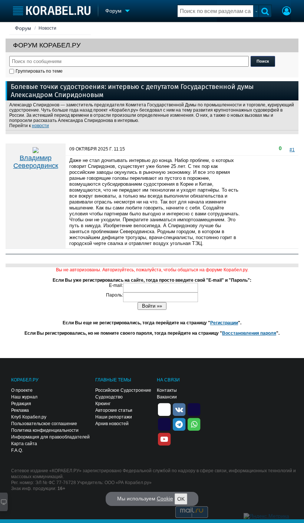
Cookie (165, 499)
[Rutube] (193, 409)
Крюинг (102, 403)
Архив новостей (112, 423)
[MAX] (164, 424)
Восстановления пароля (249, 333)
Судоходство (109, 397)
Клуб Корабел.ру (28, 417)
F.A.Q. (17, 450)
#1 (292, 149)
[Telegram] (179, 424)
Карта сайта (24, 443)
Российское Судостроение (123, 390)
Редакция (21, 403)
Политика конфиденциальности (45, 430)
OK (181, 499)
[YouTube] (164, 438)
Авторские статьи (113, 410)
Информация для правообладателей (50, 437)
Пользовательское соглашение (44, 423)
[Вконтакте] (179, 409)
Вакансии (167, 397)
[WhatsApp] (193, 424)
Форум (23, 28)
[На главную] (51, 10)
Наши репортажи (113, 417)
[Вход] (286, 12)
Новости (47, 28)
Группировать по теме (39, 71)
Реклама (20, 410)
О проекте (22, 390)
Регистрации (224, 322)
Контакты (167, 390)
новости (40, 125)
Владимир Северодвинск (35, 161)
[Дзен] (164, 409)
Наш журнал (24, 397)
